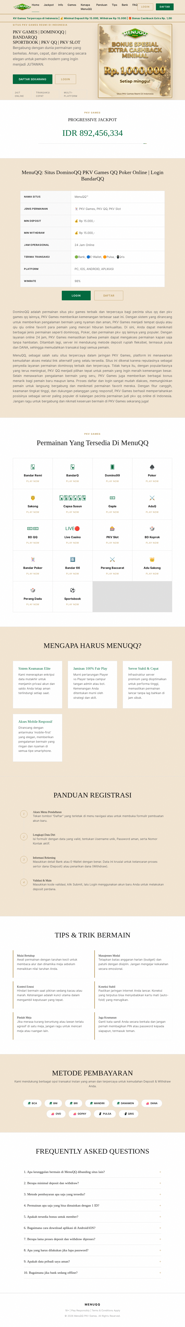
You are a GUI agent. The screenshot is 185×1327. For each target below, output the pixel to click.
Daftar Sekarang (32, 79)
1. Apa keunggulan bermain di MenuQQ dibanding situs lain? (64, 1172)
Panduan (101, 4)
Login (145, 6)
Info (60, 4)
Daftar (165, 6)
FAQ (134, 4)
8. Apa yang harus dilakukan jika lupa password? (56, 1250)
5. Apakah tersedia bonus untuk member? (51, 1216)
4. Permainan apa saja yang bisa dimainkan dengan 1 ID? (61, 1205)
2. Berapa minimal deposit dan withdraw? (51, 1183)
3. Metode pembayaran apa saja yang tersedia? (54, 1194)
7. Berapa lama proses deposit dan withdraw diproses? (59, 1239)
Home (35, 4)
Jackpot (49, 4)
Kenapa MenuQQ (86, 6)
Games (72, 4)
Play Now (32, 481)
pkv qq (135, 396)
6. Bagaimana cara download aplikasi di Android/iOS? (59, 1228)
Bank (125, 4)
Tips (114, 4)
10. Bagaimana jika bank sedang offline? (51, 1272)
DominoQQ (21, 312)
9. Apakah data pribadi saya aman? (47, 1261)
